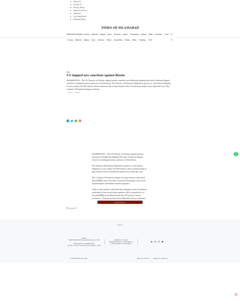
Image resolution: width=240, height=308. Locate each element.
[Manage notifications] (236, 294)
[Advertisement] (120, 58)
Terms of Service (80, 10)
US (76, 208)
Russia (71, 208)
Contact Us (77, 4)
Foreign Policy (134, 34)
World (166, 34)
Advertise (77, 13)
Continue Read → (120, 202)
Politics (151, 34)
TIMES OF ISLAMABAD (120, 27)
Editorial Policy (79, 19)
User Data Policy (80, 16)
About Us (77, 1)
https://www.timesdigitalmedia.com (84, 245)
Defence (125, 34)
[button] (171, 34)
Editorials (95, 34)
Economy (87, 34)
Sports (110, 34)
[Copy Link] (79, 121)
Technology (158, 34)
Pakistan (143, 34)
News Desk (70, 92)
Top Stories (117, 34)
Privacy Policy (79, 7)
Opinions (102, 34)
